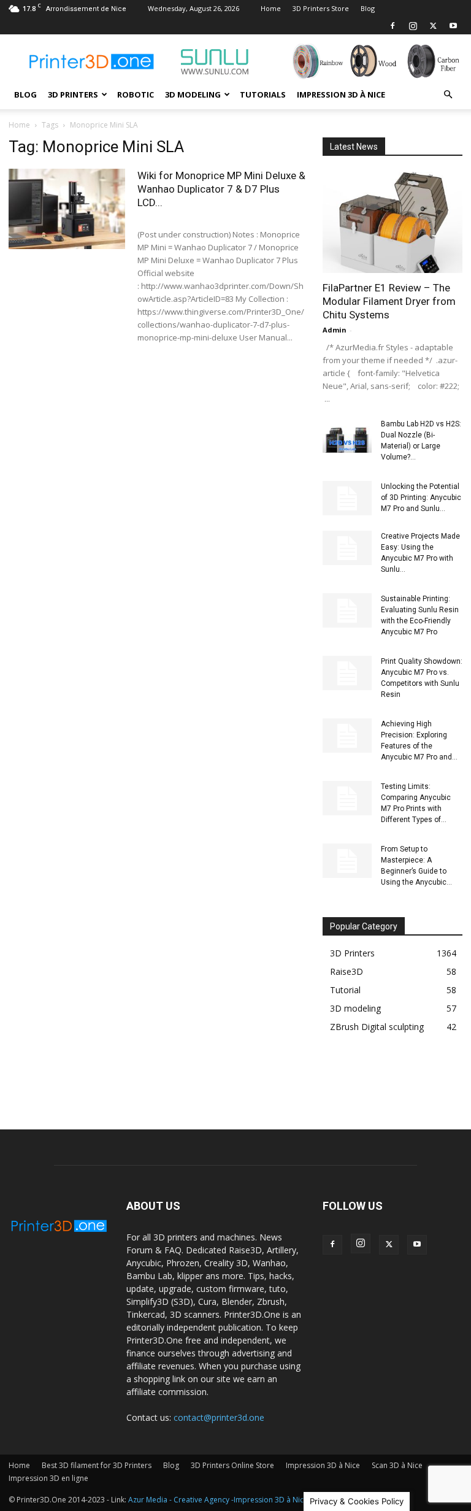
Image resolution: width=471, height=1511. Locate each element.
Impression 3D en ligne (48, 1478)
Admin (335, 329)
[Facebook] (392, 25)
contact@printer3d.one (219, 1417)
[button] (447, 95)
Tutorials (263, 94)
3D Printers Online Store (232, 1465)
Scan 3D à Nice (397, 1465)
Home (271, 8)
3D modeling (193, 94)
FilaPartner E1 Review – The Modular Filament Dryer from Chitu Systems (389, 301)
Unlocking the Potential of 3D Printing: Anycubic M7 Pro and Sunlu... (421, 497)
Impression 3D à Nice (341, 94)
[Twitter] (433, 25)
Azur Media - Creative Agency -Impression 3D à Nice (218, 1499)
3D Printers (73, 94)
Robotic (135, 94)
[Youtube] (453, 25)
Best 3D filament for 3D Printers (96, 1465)
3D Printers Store (321, 8)
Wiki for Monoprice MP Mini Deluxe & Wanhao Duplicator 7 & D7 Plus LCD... (221, 189)
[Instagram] (413, 25)
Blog (368, 8)
